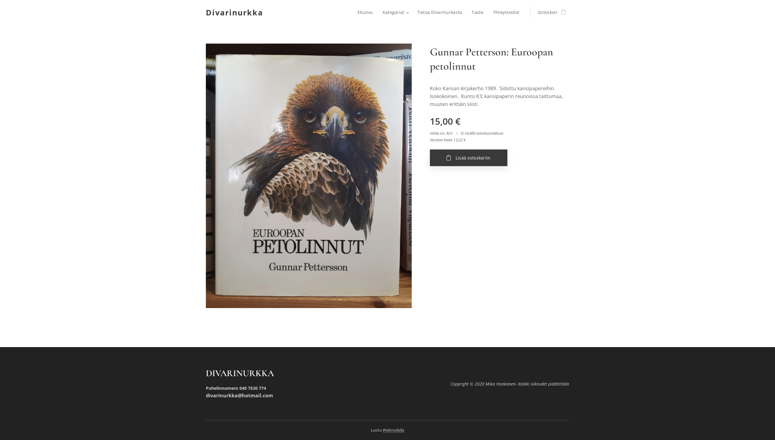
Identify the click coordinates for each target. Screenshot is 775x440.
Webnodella (393, 430)
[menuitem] (367, 12)
